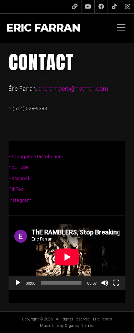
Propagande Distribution (35, 156)
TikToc (16, 189)
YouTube (18, 167)
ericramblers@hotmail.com (73, 88)
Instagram (20, 200)
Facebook (19, 178)
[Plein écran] (116, 282)
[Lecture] (17, 282)
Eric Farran (43, 28)
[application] (67, 257)
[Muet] (104, 282)
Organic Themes (79, 325)
